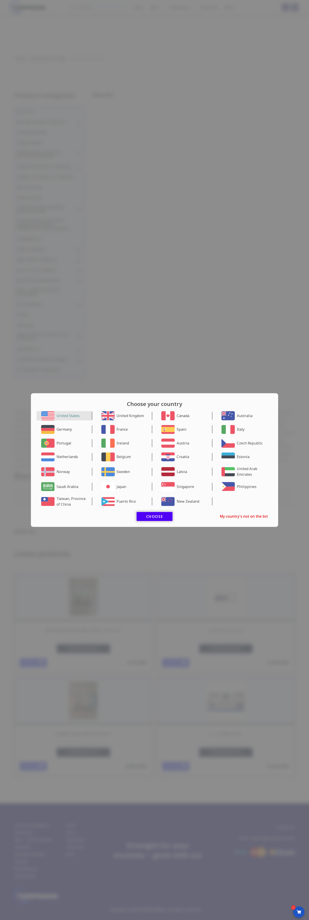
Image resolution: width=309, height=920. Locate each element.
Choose (154, 516)
